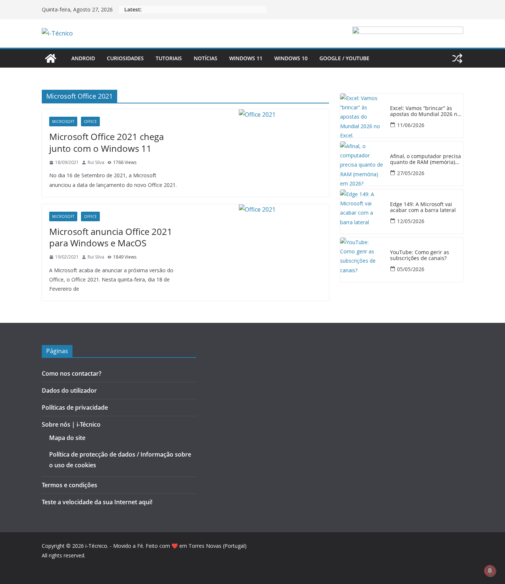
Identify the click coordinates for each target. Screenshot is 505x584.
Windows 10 (291, 58)
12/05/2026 (410, 221)
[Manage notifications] (490, 571)
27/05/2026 (410, 173)
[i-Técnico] (51, 58)
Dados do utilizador (69, 390)
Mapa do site (67, 438)
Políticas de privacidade (75, 407)
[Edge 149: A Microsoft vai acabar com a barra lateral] (362, 211)
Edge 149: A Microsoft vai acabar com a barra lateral (423, 207)
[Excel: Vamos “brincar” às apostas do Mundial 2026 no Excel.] (362, 115)
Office (90, 121)
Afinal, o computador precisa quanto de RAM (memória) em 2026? (425, 159)
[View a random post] (457, 58)
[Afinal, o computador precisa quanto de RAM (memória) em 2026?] (362, 163)
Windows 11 (245, 58)
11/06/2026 (410, 125)
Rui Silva (96, 162)
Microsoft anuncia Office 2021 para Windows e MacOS (110, 237)
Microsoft (63, 121)
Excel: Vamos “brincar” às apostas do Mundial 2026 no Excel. (425, 111)
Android (83, 58)
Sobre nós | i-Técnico (71, 424)
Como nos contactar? (71, 373)
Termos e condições (69, 485)
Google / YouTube (344, 58)
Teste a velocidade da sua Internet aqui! (97, 502)
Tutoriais (169, 58)
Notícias (205, 58)
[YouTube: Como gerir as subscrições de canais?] (362, 260)
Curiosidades (125, 58)
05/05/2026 (410, 269)
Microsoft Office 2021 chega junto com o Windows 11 (106, 142)
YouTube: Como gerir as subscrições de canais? (419, 255)
